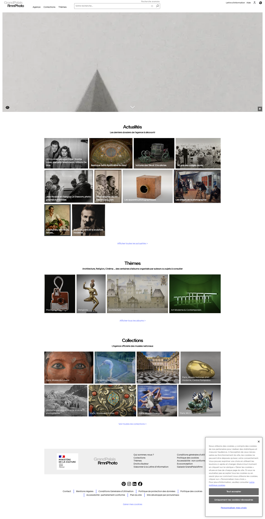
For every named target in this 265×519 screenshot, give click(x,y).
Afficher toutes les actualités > (132, 243)
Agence (36, 7)
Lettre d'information (235, 3)
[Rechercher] (157, 6)
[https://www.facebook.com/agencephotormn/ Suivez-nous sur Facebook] (140, 485)
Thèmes (62, 7)
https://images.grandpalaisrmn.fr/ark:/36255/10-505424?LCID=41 (6, 107)
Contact (67, 491)
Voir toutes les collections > (132, 424)
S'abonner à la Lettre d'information (151, 467)
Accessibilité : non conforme (191, 461)
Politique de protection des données (156, 491)
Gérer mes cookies (132, 504)
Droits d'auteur (141, 464)
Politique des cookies (188, 458)
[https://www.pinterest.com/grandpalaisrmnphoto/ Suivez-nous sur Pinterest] (124, 485)
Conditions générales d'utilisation (194, 455)
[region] (234, 477)
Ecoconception (185, 464)
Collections (49, 7)
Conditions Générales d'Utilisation (115, 491)
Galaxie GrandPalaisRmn (190, 467)
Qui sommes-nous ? (144, 455)
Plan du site (136, 495)
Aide (248, 3)
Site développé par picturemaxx (163, 495)
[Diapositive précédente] (6, 62)
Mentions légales (84, 491)
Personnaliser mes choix (234, 508)
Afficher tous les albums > (133, 321)
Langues (260, 2)
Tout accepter (234, 492)
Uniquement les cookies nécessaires (233, 500)
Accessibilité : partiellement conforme (105, 495)
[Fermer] (258, 441)
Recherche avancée (150, 1)
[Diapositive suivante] (258, 62)
